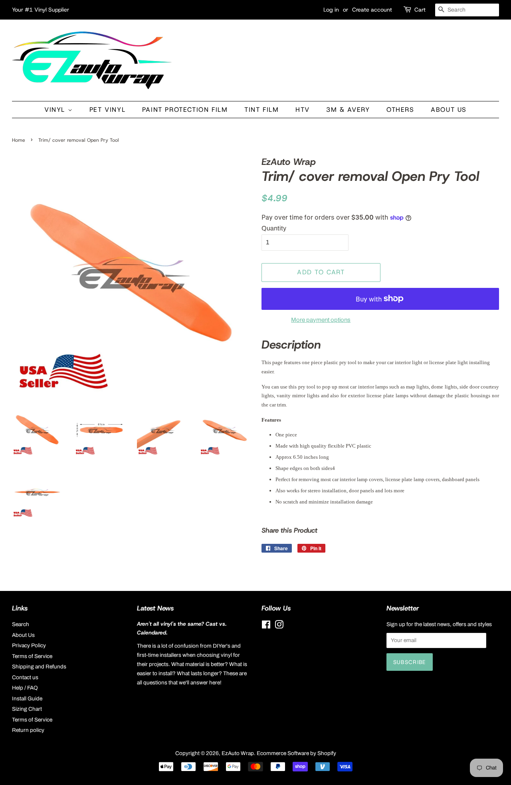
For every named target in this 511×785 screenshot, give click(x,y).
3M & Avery (348, 109)
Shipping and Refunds (39, 667)
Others (400, 109)
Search (20, 624)
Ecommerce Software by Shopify (296, 753)
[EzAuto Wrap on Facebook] (266, 626)
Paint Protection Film (185, 109)
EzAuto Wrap (238, 753)
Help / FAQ (25, 688)
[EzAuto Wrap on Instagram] (279, 626)
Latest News (155, 608)
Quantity (273, 228)
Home (18, 140)
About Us (449, 109)
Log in (331, 9)
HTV (302, 109)
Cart (420, 9)
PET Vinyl (107, 109)
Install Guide (27, 699)
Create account (372, 9)
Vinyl (56, 109)
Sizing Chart (27, 709)
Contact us (25, 677)
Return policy (28, 730)
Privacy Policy (29, 645)
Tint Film (261, 109)
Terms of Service (32, 656)
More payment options (321, 320)
